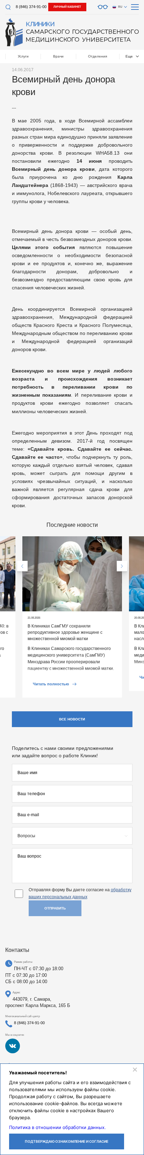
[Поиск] (7, 7)
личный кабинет (67, 6)
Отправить (55, 908)
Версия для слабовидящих (103, 7)
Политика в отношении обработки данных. (57, 1127)
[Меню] (135, 7)
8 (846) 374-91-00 (31, 7)
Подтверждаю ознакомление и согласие (66, 1141)
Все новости (72, 719)
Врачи (58, 56)
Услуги (23, 56)
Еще (129, 56)
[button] (22, 566)
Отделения (97, 56)
